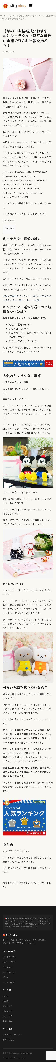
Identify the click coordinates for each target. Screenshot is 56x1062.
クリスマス (7, 1006)
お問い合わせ (8, 1039)
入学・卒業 (7, 1021)
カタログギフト (9, 972)
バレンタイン (8, 1011)
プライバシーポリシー (12, 1034)
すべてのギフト (9, 957)
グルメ (5, 977)
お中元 (5, 996)
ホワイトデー (8, 1016)
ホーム (3, 15)
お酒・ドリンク (9, 962)
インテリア (7, 967)
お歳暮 (5, 1001)
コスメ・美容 (8, 982)
